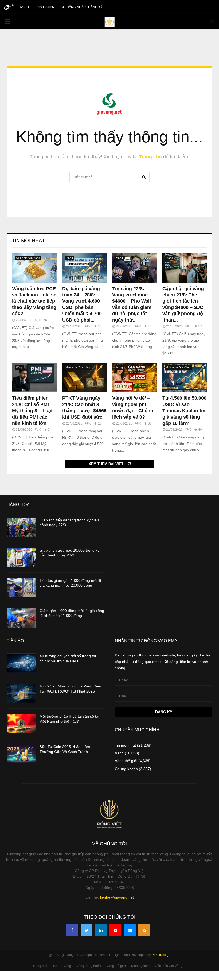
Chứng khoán (126, 769)
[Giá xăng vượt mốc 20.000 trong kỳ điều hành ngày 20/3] (21, 557)
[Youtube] (115, 930)
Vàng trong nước (88, 966)
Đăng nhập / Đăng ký (84, 7)
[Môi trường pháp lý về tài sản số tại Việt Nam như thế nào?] (21, 723)
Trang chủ (150, 156)
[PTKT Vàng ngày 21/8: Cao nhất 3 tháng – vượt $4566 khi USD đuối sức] (84, 378)
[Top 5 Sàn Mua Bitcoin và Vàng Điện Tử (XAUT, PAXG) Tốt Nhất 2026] (21, 693)
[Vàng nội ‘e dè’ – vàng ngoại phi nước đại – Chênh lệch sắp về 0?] (134, 378)
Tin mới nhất (28, 240)
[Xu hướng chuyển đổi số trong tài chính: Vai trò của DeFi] (21, 663)
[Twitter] (86, 930)
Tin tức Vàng (62, 966)
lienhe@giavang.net (117, 897)
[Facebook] (72, 930)
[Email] (130, 930)
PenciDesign (161, 955)
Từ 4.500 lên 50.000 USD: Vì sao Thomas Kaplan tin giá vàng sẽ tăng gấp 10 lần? (184, 410)
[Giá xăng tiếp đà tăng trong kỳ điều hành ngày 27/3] (21, 527)
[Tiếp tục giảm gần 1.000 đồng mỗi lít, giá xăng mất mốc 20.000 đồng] (21, 587)
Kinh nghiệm (140, 966)
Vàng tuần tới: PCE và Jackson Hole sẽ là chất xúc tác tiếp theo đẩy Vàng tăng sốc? (34, 301)
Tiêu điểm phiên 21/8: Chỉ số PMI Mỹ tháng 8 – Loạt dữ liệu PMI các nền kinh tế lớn (32, 410)
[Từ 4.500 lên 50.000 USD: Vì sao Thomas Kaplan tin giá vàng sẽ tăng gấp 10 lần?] (184, 378)
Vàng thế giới (126, 761)
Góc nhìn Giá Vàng (28, 257)
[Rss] (144, 930)
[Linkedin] (101, 930)
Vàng (69, 257)
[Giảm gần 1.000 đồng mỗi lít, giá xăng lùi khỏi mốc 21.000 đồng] (21, 618)
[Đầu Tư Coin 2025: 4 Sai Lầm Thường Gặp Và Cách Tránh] (21, 753)
